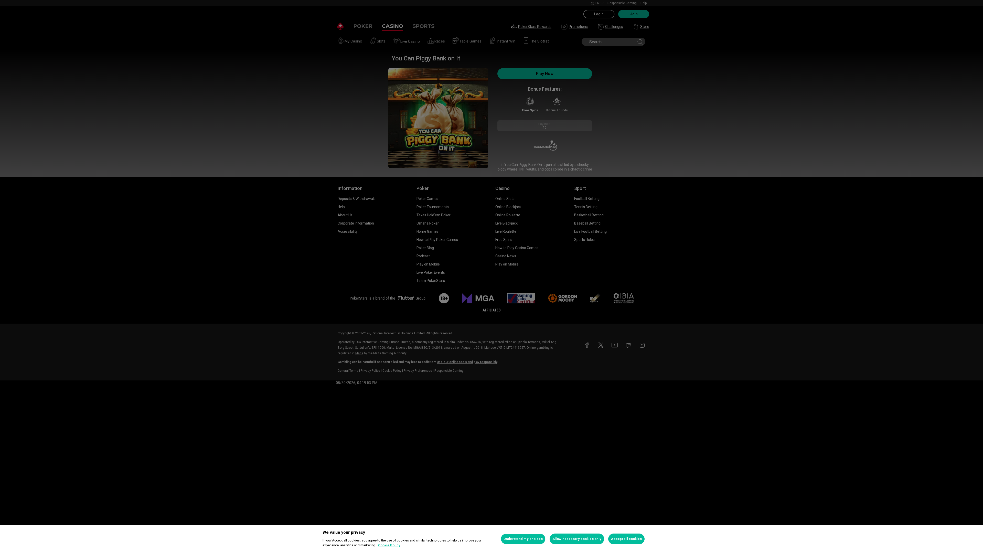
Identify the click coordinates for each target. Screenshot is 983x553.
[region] (491, 539)
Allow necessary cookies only (577, 539)
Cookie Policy (389, 545)
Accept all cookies (626, 539)
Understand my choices (523, 539)
